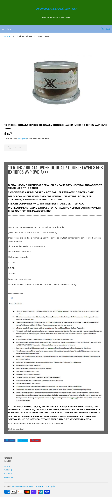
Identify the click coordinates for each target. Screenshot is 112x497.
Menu (8, 29)
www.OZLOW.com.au (56, 9)
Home (7, 36)
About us (8, 477)
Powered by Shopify (45, 486)
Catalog (8, 470)
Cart (107, 29)
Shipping (22, 138)
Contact (8, 473)
